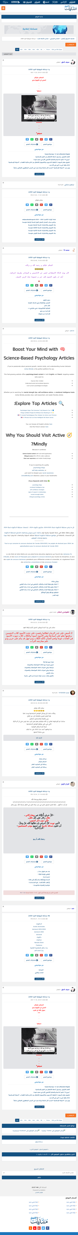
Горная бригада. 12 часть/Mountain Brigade (57, 154)
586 (29, 49)
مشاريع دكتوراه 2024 (36, 527)
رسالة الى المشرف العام (39, 764)
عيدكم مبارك (43, 759)
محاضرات (39, 940)
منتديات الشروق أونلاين (67, 39)
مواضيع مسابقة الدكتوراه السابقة (45, 535)
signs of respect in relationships (37, 492)
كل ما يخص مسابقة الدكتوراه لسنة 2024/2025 (59, 527)
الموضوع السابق (43, 1149)
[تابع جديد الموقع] (30, 1228)
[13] (39, 281)
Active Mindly (28, 369)
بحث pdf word (39, 950)
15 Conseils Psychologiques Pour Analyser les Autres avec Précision (38, 415)
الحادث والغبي (39, 972)
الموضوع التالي (34, 1149)
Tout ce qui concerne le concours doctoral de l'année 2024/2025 (26, 543)
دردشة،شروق (39, 1142)
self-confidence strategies (37, 489)
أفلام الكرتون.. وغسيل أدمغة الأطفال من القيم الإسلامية (52, 157)
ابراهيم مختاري (69, 184)
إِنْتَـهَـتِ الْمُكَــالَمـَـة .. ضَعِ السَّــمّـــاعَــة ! (39, 882)
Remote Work (39, 942)
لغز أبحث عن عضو (45, 311)
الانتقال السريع (39, 1168)
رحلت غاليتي (50, 673)
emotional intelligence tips (37, 487)
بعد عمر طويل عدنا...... (43, 871)
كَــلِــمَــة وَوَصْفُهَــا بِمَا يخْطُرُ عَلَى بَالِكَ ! (39, 880)
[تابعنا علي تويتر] (43, 1228)
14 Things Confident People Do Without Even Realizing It (36, 413)
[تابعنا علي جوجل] (39, 1228)
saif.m (72, 330)
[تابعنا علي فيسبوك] (47, 1228)
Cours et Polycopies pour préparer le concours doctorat (33, 556)
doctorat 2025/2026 (39, 929)
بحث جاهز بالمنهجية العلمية (39, 948)
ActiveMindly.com (27, 475)
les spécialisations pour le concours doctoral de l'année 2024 (47, 544)
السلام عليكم (43, 761)
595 (21, 49)
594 (25, 49)
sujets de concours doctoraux (16, 559)
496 (38, 49)
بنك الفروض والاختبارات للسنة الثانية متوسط (42, 230)
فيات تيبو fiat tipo (48, 662)
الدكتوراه (39, 924)
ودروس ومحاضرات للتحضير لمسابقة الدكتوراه (18, 532)
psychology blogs (39, 467)
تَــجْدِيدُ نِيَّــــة (46, 877)
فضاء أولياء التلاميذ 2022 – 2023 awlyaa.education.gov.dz (39, 219)
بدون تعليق (46, 300)
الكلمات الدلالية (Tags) (67, 1137)
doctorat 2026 (39, 932)
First (48, 49)
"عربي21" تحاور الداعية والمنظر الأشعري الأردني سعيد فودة (52, 159)
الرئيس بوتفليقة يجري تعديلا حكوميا (39, 303)
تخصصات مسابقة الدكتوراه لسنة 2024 (16, 527)
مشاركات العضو (31, 144)
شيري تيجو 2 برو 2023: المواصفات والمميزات (40, 665)
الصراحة (41, 970)
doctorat (39, 934)
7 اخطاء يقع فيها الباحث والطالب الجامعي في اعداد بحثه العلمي (39, 584)
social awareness (48, 473)
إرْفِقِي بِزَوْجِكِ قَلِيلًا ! (44, 874)
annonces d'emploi (51, 562)
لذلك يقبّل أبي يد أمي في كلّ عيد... (59, 165)
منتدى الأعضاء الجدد (42, 39)
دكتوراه (39, 937)
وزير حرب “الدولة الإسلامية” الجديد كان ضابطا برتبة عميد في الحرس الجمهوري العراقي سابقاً (42, 168)
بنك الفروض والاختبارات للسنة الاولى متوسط (42, 233)
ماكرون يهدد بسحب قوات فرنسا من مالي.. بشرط (39, 676)
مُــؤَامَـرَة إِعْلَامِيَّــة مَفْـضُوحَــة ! (41, 885)
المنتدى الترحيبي (54, 39)
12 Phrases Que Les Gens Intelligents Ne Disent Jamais (38, 417)
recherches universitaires (32, 562)
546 (33, 49)
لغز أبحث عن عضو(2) (44, 314)
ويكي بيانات (54, 581)
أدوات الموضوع (8, 54)
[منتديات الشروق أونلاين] (71, 10)
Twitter (43, 1130)
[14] (42, 269)
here (50, 424)
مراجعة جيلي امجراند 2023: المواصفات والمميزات (39, 667)
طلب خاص (47, 305)
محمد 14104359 (63, 692)
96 (41, 49)
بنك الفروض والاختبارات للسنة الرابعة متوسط (42, 225)
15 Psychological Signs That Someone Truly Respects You (36, 410)
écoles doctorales (39, 926)
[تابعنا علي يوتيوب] (34, 1228)
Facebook (16, 1130)
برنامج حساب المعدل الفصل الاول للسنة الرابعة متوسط (39, 222)
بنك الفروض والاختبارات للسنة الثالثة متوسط (42, 228)
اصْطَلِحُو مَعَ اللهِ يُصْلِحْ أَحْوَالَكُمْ (49, 592)
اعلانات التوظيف (36, 538)
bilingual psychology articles (37, 497)
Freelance (39, 945)
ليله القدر (55, 595)
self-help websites (38, 470)
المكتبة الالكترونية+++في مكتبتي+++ (39, 308)
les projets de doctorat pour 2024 (59, 543)
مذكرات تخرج (37, 532)
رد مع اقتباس (39, 174)
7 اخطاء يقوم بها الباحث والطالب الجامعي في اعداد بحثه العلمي (39, 587)
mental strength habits (37, 494)
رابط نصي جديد (70, 1202)
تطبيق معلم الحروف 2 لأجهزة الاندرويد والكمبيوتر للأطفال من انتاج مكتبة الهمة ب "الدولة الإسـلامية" (39, 162)
